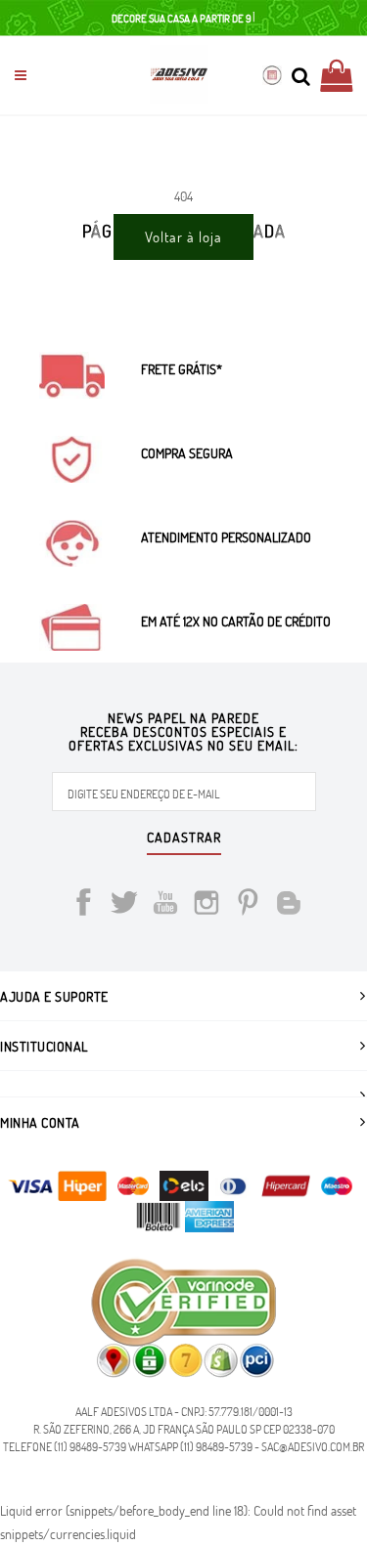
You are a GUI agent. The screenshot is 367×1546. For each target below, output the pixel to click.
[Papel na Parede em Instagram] (206, 905)
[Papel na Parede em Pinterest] (247, 905)
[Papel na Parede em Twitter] (124, 905)
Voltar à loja (183, 236)
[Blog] (288, 905)
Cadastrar (184, 838)
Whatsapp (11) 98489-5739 (190, 1446)
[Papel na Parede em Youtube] (165, 905)
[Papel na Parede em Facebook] (83, 905)
